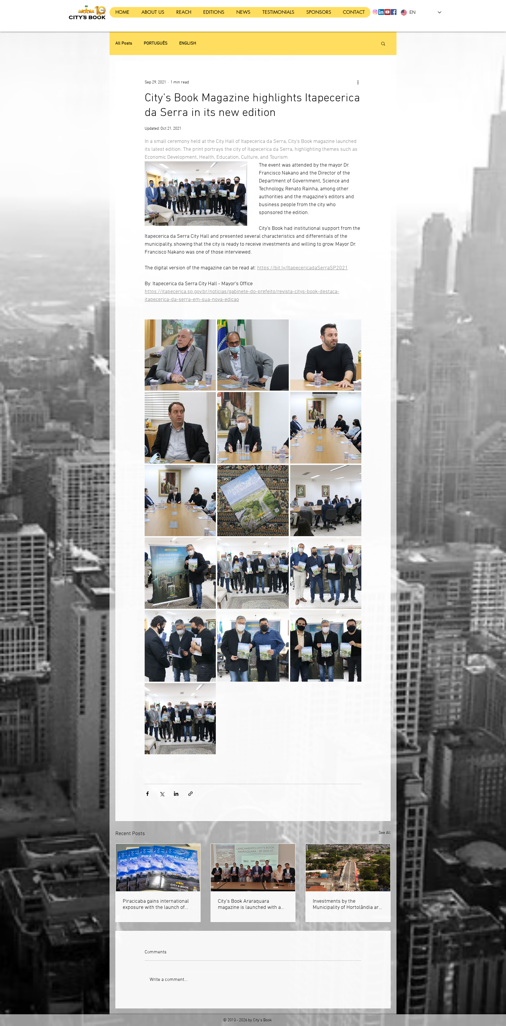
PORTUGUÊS (155, 43)
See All (385, 832)
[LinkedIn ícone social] (381, 12)
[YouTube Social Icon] (387, 12)
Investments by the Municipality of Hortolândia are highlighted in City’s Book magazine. (347, 904)
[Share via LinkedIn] (176, 793)
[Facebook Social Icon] (393, 12)
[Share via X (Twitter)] (162, 793)
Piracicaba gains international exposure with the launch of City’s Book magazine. (156, 904)
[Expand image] (180, 355)
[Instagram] (375, 12)
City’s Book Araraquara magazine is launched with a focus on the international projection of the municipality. (250, 904)
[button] (383, 43)
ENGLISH (187, 43)
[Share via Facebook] (147, 793)
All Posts (123, 43)
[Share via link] (190, 793)
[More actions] (357, 82)
